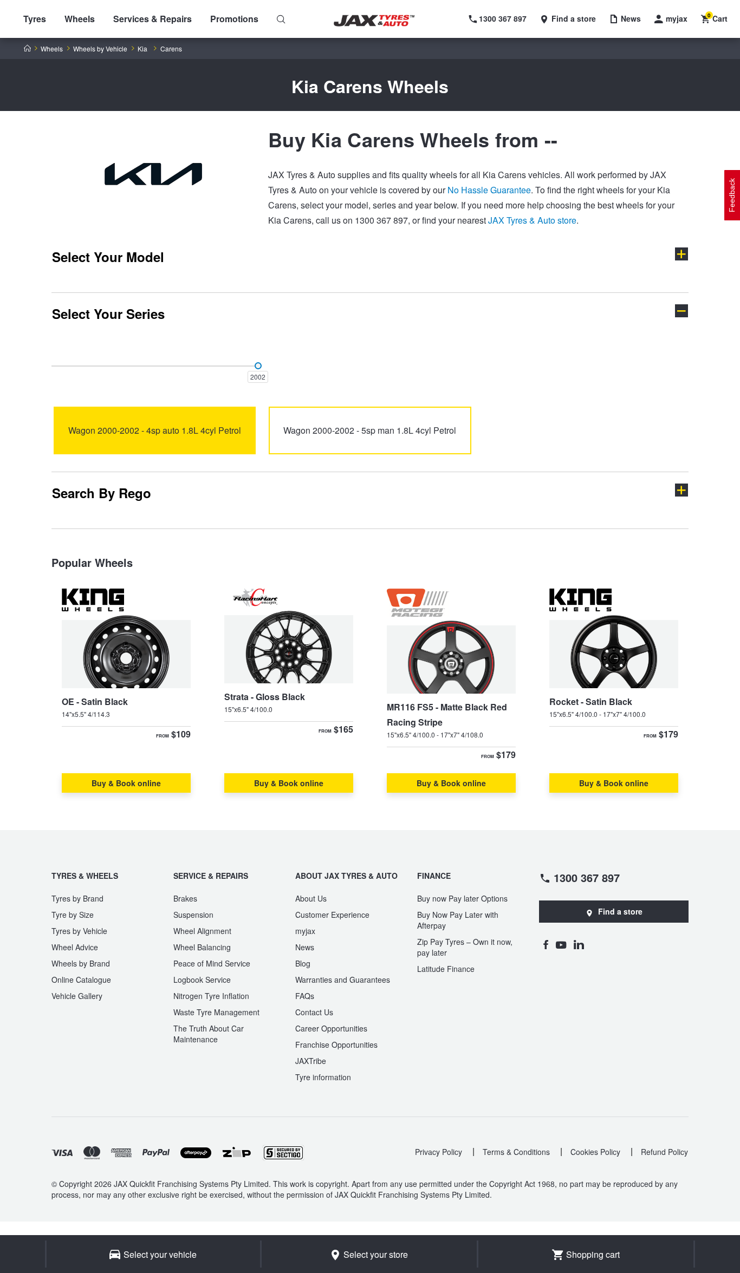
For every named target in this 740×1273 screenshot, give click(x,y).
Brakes (185, 898)
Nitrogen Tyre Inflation (211, 995)
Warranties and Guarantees (342, 979)
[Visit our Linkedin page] (579, 944)
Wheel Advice (74, 947)
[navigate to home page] (382, 21)
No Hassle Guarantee (489, 190)
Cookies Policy (595, 1151)
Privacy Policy (438, 1151)
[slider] (258, 365)
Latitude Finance (446, 968)
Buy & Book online (126, 783)
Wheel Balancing (202, 947)
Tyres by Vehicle (79, 930)
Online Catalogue (81, 979)
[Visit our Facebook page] (545, 944)
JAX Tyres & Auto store (532, 220)
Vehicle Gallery (76, 995)
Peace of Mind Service (211, 963)
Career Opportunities (331, 1028)
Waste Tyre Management (216, 1012)
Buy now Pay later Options (462, 898)
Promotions (234, 18)
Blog (302, 963)
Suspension (193, 914)
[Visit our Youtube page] (561, 944)
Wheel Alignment (202, 930)
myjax (305, 930)
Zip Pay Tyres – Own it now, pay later (464, 947)
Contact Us (314, 1012)
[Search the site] (281, 19)
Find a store (620, 911)
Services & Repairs (152, 18)
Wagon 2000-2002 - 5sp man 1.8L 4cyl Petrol (369, 430)
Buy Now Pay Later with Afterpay (457, 920)
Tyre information (323, 1077)
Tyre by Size (72, 914)
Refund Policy (664, 1151)
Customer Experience (332, 914)
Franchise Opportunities (336, 1044)
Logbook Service (202, 979)
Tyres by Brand (77, 898)
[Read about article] (126, 691)
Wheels (79, 18)
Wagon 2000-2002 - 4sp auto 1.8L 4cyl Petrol (154, 430)
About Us (311, 898)
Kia (142, 48)
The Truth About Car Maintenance (208, 1033)
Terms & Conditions (516, 1151)
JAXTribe (310, 1060)
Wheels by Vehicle (100, 48)
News (304, 947)
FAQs (304, 995)
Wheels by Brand (80, 963)
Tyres (34, 18)
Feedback (732, 195)
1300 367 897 (587, 877)
